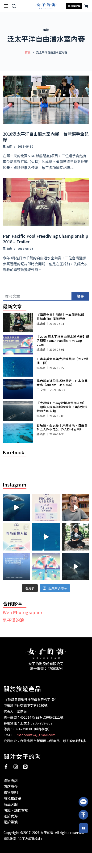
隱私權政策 (12, 798)
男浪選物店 (74, 6)
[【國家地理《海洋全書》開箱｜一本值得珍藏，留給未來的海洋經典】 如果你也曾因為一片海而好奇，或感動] (75, 537)
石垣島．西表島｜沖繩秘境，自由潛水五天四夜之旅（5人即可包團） (62, 427)
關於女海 (11, 815)
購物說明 (11, 792)
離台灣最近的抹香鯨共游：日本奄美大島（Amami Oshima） (62, 382)
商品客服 (11, 804)
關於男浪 (11, 821)
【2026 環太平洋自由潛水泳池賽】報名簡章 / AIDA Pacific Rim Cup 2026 (63, 340)
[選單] (6, 6)
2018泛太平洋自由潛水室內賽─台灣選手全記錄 (46, 136)
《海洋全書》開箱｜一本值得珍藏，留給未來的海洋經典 (62, 316)
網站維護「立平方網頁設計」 (23, 838)
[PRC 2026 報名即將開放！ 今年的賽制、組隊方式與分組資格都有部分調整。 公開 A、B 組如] (16, 537)
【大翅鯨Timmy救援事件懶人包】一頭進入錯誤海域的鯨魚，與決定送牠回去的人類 (62, 407)
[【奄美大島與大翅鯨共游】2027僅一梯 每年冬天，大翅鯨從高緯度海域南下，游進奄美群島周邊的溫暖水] (46, 537)
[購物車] (85, 6)
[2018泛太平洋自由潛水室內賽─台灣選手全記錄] (46, 100)
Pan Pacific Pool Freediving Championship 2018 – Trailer (45, 238)
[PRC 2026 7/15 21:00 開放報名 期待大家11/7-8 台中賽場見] (75, 507)
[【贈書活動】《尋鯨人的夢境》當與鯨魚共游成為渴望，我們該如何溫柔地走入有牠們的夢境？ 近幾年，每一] (16, 566)
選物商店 (11, 780)
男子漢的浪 (13, 620)
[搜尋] (14, 6)
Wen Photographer (22, 612)
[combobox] (37, 296)
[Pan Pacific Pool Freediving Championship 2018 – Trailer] (46, 202)
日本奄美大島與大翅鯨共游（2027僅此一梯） (62, 361)
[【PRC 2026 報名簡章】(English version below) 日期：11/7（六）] (46, 566)
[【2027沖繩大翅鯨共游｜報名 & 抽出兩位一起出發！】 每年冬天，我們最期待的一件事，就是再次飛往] (16, 507)
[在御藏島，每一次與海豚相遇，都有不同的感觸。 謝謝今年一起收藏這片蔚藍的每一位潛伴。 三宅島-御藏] (75, 566)
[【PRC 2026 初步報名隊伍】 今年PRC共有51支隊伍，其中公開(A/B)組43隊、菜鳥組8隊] (46, 507)
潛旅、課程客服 (16, 810)
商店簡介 (11, 786)
